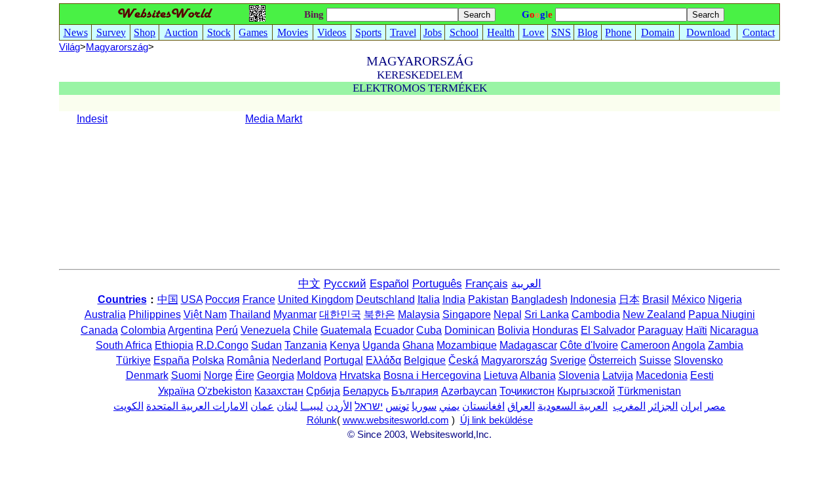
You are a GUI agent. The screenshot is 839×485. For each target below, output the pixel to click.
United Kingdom (315, 299)
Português (437, 284)
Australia (105, 314)
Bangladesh (539, 299)
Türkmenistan (649, 391)
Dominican (469, 330)
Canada (99, 330)
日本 (629, 299)
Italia (429, 299)
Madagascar (528, 345)
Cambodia (596, 314)
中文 (309, 284)
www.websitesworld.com (396, 420)
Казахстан (278, 391)
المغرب (629, 406)
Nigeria (725, 299)
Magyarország (514, 360)
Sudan (266, 345)
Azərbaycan (469, 391)
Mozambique (467, 345)
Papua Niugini (721, 314)
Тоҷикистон (527, 391)
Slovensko (698, 360)
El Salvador (608, 330)
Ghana (418, 345)
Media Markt (273, 118)
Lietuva (501, 375)
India (453, 299)
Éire (244, 375)
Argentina (190, 330)
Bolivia (514, 330)
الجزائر (663, 406)
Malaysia (419, 314)
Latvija (617, 375)
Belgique (425, 360)
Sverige (568, 360)
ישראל (369, 406)
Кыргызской (586, 391)
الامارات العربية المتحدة (197, 406)
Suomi (186, 375)
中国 (167, 299)
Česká (463, 360)
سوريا (424, 406)
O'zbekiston (224, 391)
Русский (345, 284)
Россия (222, 299)
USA (192, 299)
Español (389, 284)
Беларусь (366, 391)
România (248, 360)
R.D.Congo (222, 345)
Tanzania (305, 345)
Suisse (655, 360)
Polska (208, 360)
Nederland (296, 360)
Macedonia (662, 375)
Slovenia (579, 375)
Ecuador (394, 330)
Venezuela (265, 330)
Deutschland (385, 299)
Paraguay (660, 330)
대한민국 (340, 314)
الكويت (128, 406)
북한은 (379, 314)
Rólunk (322, 420)
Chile (305, 330)
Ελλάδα (383, 360)
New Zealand (654, 314)
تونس (397, 406)
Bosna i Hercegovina (432, 375)
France (259, 299)
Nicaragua (734, 330)
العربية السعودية (572, 406)
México (688, 299)
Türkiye (133, 360)
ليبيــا (311, 406)
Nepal (508, 314)
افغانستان (483, 406)
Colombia (143, 330)
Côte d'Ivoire (589, 345)
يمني (449, 406)
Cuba (429, 330)
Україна (176, 391)
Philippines (154, 314)
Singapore (466, 314)
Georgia (275, 375)
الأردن (339, 406)
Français (486, 284)
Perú (227, 330)
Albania (538, 375)
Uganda (381, 345)
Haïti (696, 330)
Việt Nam (205, 314)
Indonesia (593, 299)
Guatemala (346, 330)
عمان (262, 406)
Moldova (317, 375)
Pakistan (488, 299)
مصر (715, 406)
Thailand (250, 314)
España (171, 360)
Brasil (655, 299)
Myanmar (295, 314)
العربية (526, 284)
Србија (323, 391)
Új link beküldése (496, 420)
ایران (691, 406)
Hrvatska (360, 375)
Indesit (92, 118)
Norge (218, 375)
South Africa (124, 345)
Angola (688, 345)
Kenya (345, 345)
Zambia (725, 345)
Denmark (147, 375)
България (415, 391)
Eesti (702, 375)
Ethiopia (174, 345)
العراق (521, 406)
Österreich (612, 360)
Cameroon (645, 345)
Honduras (555, 330)
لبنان (287, 406)
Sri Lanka (546, 314)
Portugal (343, 360)
